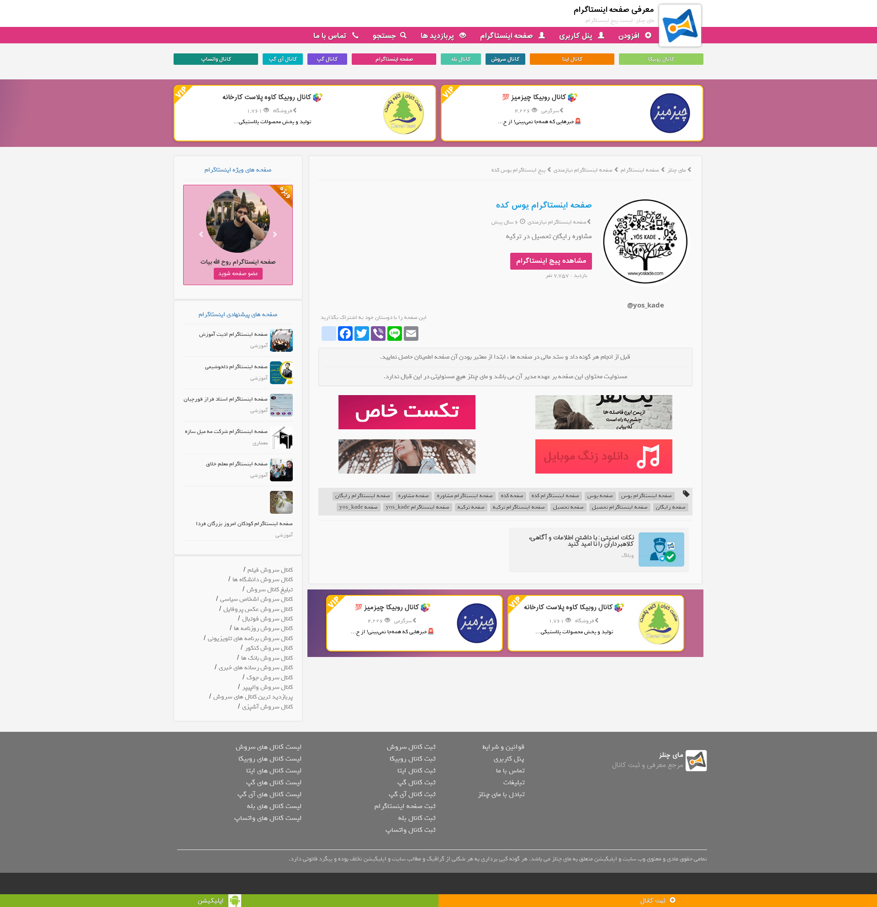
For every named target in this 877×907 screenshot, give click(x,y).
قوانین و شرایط (503, 746)
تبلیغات (513, 782)
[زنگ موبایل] (603, 456)
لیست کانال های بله (274, 806)
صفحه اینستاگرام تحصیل (620, 507)
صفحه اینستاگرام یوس (646, 496)
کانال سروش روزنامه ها (263, 628)
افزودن (629, 36)
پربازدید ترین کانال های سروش (253, 697)
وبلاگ (628, 555)
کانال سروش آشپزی (267, 707)
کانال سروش (505, 59)
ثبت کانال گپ (416, 782)
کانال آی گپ (283, 59)
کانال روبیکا (661, 59)
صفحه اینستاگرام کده (555, 496)
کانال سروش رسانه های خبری (256, 667)
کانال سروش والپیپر (267, 687)
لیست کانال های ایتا (273, 770)
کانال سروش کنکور (269, 648)
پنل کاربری (576, 36)
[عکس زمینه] (407, 456)
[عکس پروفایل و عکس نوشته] (603, 412)
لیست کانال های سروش (268, 746)
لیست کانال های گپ (273, 782)
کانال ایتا (572, 59)
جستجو (384, 36)
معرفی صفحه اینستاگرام (614, 9)
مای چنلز (676, 170)
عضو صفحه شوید (238, 273)
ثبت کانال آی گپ (412, 794)
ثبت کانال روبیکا (412, 758)
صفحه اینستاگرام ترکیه (519, 507)
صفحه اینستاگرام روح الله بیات (238, 262)
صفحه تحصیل (568, 507)
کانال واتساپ (216, 59)
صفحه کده (512, 496)
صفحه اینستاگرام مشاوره (465, 496)
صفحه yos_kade (358, 507)
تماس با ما (331, 36)
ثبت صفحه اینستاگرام (405, 806)
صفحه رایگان (671, 507)
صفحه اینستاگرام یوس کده (544, 206)
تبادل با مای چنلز (501, 794)
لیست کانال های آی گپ (269, 794)
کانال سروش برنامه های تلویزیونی (250, 638)
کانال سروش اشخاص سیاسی (256, 599)
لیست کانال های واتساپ (267, 818)
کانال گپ (327, 59)
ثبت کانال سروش (411, 746)
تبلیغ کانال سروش (270, 589)
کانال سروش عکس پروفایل (258, 609)
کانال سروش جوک (270, 677)
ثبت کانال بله (416, 818)
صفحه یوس (600, 496)
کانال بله (460, 59)
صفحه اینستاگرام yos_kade (417, 507)
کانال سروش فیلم (270, 570)
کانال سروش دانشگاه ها (262, 579)
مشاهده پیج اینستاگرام (551, 261)
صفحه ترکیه (471, 507)
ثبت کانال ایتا (416, 770)
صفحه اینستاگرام (507, 36)
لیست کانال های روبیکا (269, 758)
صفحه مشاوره (413, 496)
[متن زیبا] (407, 412)
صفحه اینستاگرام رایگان (362, 496)
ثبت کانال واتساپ (410, 829)
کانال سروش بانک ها (267, 658)
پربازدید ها (438, 36)
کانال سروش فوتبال (267, 619)
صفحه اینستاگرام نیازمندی (584, 170)
